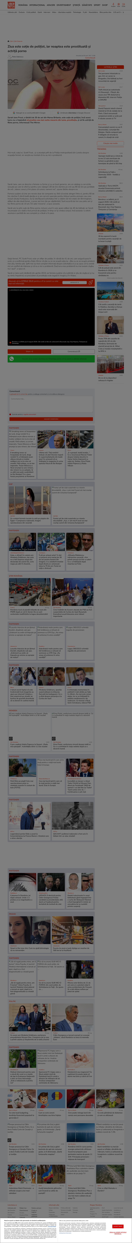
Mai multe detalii (52, 1226)
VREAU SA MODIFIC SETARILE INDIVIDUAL (117, 1233)
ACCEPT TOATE (118, 1226)
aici (22, 1235)
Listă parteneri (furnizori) (65, 1233)
